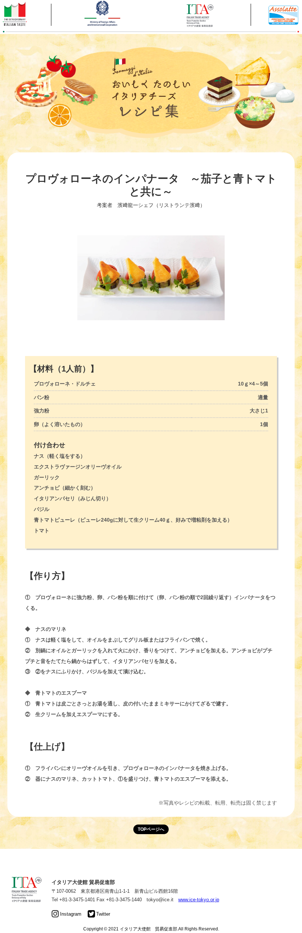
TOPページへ (151, 829)
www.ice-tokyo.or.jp (198, 899)
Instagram (70, 914)
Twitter (103, 914)
